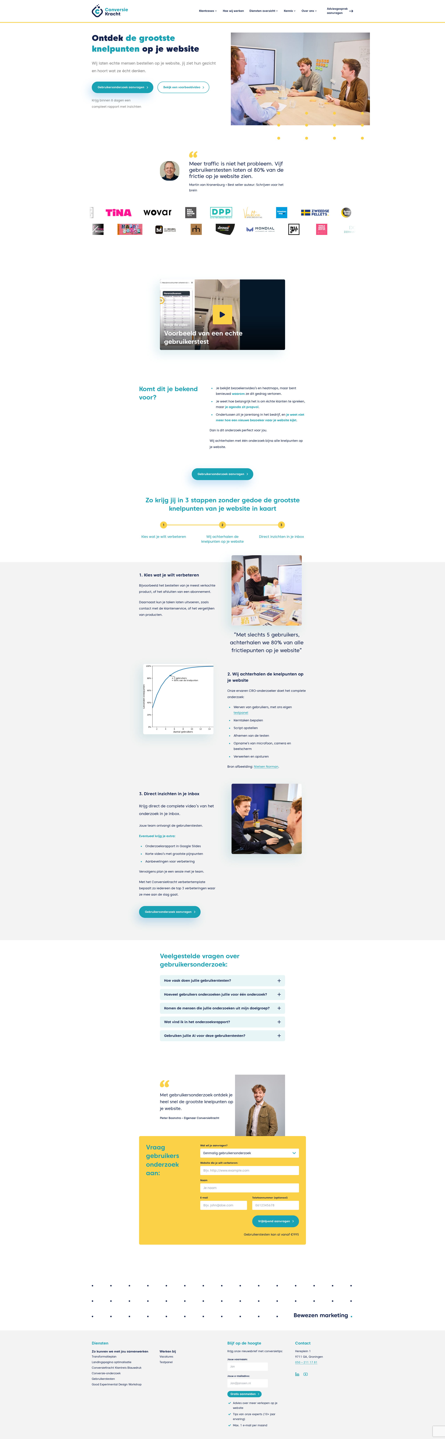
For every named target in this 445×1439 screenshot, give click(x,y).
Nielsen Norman (266, 766)
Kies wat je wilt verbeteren (163, 537)
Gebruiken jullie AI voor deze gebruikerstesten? (204, 1036)
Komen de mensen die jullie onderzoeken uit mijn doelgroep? (217, 1008)
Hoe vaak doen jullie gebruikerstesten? (197, 980)
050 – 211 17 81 (306, 1362)
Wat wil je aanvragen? (214, 1145)
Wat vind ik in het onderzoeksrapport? (197, 1022)
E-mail (204, 1197)
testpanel (241, 712)
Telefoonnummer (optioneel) (270, 1197)
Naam (203, 1180)
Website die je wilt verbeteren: (219, 1162)
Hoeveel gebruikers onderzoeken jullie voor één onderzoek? (215, 994)
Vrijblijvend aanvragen (274, 1221)
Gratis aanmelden (243, 1394)
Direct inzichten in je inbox (281, 537)
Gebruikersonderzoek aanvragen (221, 474)
